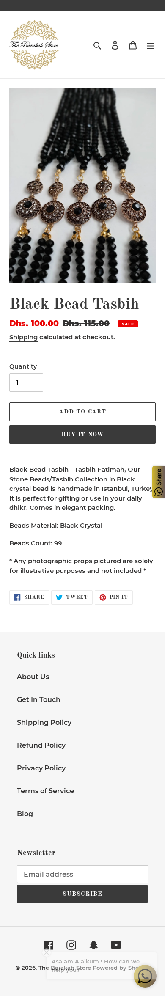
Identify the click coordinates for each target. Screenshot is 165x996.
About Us (33, 677)
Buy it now (82, 434)
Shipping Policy (44, 722)
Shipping (23, 337)
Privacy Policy (41, 768)
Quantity (23, 366)
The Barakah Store (64, 967)
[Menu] (151, 45)
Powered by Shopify (121, 967)
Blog (25, 814)
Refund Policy (41, 745)
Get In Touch (38, 700)
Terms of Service (45, 791)
